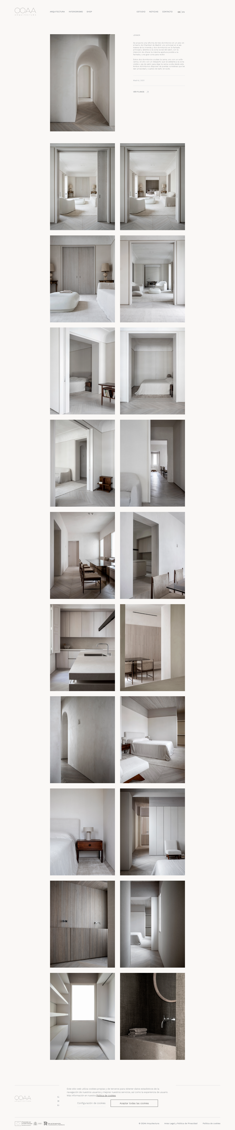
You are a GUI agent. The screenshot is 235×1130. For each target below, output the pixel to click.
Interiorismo (76, 12)
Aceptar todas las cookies (134, 1103)
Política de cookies (106, 1095)
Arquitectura (57, 12)
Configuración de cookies (91, 1103)
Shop (89, 12)
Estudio (141, 12)
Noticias (153, 12)
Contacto (167, 12)
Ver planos (138, 92)
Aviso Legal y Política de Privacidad (180, 1123)
